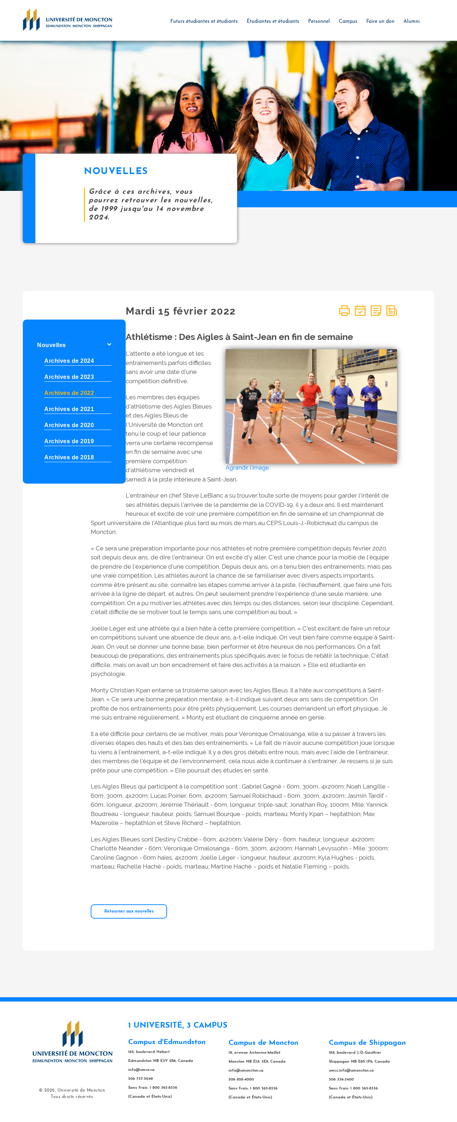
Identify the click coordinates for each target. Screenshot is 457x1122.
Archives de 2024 (69, 361)
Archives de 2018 (69, 457)
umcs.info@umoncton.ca (351, 1071)
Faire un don (380, 21)
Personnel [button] (319, 21)
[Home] (67, 19)
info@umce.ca (141, 1070)
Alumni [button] (411, 21)
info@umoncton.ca (245, 1071)
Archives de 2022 (69, 393)
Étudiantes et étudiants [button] (273, 21)
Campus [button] (348, 21)
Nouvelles (51, 345)
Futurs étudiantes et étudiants (204, 21)
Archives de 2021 (69, 409)
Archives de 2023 (69, 377)
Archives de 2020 (69, 425)
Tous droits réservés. (72, 1097)
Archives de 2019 (69, 441)
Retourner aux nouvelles (129, 911)
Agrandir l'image (247, 467)
